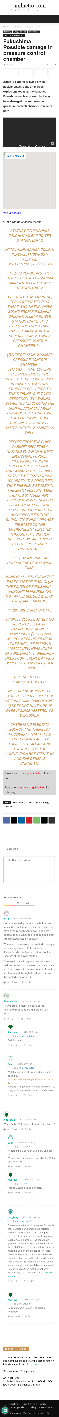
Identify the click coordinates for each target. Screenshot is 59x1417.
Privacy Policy (45, 1407)
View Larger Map (12, 212)
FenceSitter (28, 1036)
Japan (29, 802)
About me (13, 1404)
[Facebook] (6, 71)
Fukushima (18, 802)
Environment (34, 32)
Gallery (33, 1407)
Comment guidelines (17, 1407)
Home (6, 26)
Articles (43, 1404)
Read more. (33, 1364)
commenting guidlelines (31, 787)
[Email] (44, 71)
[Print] (52, 71)
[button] (54, 19)
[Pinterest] (29, 71)
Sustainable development (14, 35)
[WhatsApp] (36, 71)
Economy (17, 26)
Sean (24, 1183)
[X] (14, 71)
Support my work (29, 1404)
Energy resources (33, 26)
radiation (9, 806)
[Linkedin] (21, 71)
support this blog (33, 773)
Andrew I (26, 1146)
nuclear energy (42, 802)
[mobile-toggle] (5, 19)
